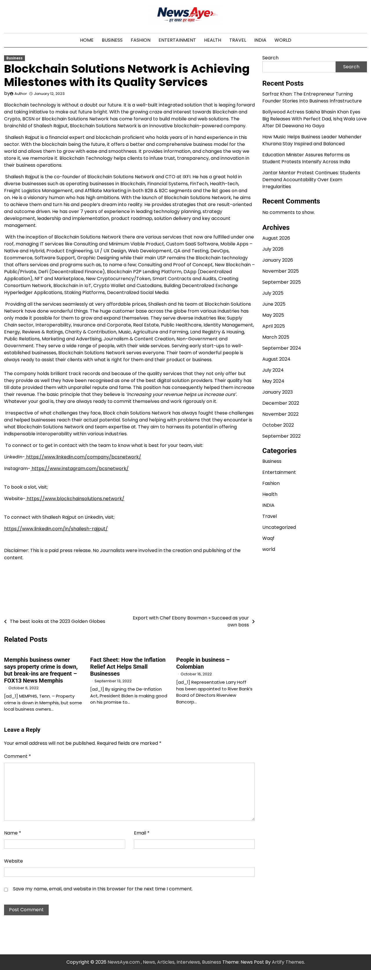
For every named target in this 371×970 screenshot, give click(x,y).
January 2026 (277, 260)
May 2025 (273, 315)
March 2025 (275, 337)
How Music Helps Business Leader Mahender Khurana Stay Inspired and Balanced (312, 140)
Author (20, 93)
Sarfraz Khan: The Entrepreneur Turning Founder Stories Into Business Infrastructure (312, 97)
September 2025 (281, 282)
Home (87, 40)
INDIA (260, 40)
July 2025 (272, 293)
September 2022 (281, 436)
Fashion (140, 40)
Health (212, 40)
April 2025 (273, 326)
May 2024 (273, 381)
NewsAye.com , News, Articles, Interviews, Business (164, 962)
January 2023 (277, 392)
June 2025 (273, 304)
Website (13, 861)
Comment (17, 756)
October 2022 (278, 425)
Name (12, 833)
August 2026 (276, 238)
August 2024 (276, 359)
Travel (237, 40)
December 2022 (280, 403)
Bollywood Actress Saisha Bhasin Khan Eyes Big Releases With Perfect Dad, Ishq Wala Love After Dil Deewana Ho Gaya (314, 118)
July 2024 (273, 370)
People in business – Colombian (203, 663)
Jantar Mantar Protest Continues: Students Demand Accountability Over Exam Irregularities (311, 179)
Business (112, 40)
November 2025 (280, 271)
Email (142, 833)
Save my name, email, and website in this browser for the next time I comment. (103, 888)
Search (270, 57)
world (282, 40)
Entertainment (177, 40)
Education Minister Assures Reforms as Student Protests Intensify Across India (306, 158)
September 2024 (281, 348)
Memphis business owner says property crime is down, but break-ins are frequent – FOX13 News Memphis (41, 670)
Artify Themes (288, 962)
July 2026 (272, 249)
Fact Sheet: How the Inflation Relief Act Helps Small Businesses (128, 666)
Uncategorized (279, 527)
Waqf (268, 538)
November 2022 (280, 414)
